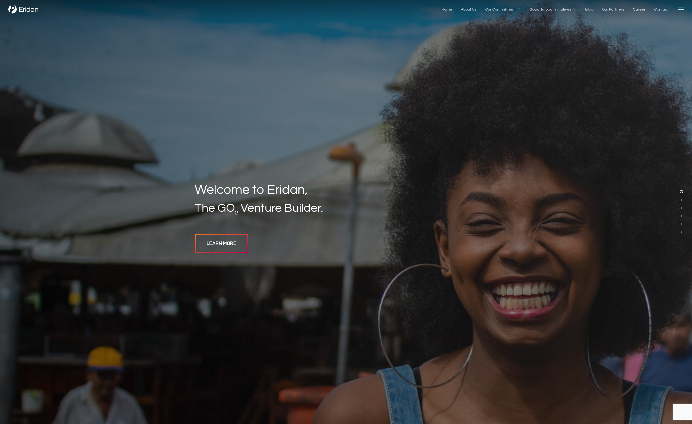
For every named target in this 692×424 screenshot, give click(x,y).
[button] (681, 9)
